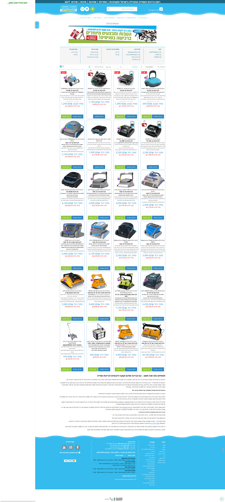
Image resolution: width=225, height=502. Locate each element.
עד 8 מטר (93, 52)
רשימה (61, 66)
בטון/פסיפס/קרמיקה (131, 55)
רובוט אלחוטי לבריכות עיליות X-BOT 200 (152, 88)
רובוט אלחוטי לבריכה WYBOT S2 (126, 139)
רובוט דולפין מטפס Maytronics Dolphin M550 (153, 241)
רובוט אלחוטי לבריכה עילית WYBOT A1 (99, 88)
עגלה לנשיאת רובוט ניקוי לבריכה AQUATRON (72, 342)
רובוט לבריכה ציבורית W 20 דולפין (72, 291)
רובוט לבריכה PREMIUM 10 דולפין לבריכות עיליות (72, 140)
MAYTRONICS (154, 52)
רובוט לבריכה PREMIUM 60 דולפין (99, 240)
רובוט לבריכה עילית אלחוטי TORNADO (72, 88)
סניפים (92, 7)
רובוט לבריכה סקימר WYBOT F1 (126, 88)
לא (116, 55)
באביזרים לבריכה (154, 423)
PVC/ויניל (134, 59)
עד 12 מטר (93, 55)
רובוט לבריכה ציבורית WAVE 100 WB (126, 341)
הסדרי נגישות (131, 455)
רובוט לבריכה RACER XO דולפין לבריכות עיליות (153, 190)
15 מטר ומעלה (91, 57)
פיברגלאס (134, 57)
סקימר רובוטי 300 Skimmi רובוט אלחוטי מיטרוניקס (99, 140)
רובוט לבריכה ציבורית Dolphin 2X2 (153, 341)
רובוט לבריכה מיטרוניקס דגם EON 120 (72, 190)
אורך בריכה (74, 52)
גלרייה (63, 66)
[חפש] (109, 9)
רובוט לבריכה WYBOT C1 (153, 139)
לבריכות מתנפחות (127, 407)
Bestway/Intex (132, 52)
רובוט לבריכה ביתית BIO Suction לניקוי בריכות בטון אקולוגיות (126, 291)
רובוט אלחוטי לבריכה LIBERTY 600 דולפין (153, 291)
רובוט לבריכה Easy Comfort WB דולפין (126, 190)
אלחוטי (76, 55)
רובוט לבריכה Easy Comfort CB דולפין (99, 190)
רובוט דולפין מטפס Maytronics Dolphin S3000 (126, 241)
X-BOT (157, 55)
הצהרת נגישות (119, 455)
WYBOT (156, 57)
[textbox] (122, 9)
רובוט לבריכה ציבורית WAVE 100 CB (99, 291)
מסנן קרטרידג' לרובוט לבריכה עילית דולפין (99, 341)
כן (115, 52)
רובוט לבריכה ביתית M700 (72, 240)
